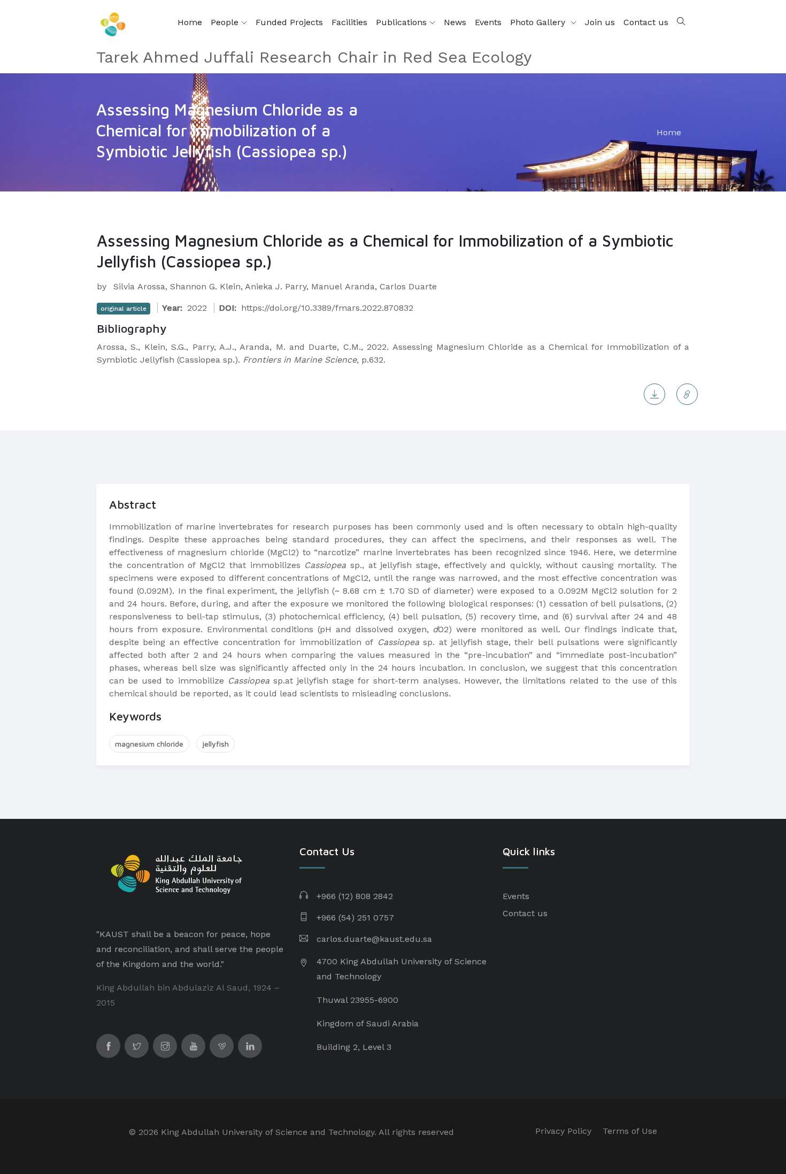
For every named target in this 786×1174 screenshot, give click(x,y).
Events (488, 22)
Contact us (645, 22)
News (455, 22)
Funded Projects (289, 22)
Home (190, 22)
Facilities (349, 22)
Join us (600, 22)
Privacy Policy (563, 1131)
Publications (402, 22)
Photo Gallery (539, 22)
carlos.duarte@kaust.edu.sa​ (374, 939)
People (226, 22)
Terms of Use (630, 1131)
